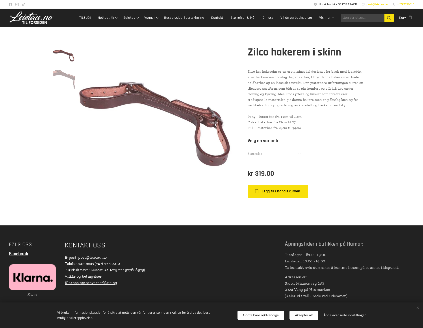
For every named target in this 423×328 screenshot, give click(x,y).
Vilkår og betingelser (83, 276)
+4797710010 (405, 4)
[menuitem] (86, 17)
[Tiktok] (23, 4)
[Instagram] (17, 4)
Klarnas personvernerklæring (91, 282)
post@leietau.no (377, 4)
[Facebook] (10, 4)
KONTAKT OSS (85, 245)
